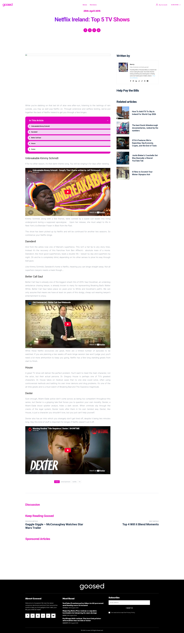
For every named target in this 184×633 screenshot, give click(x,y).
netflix (74, 482)
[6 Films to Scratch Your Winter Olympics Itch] (123, 173)
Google (65, 607)
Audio (65, 615)
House (33, 143)
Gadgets (65, 623)
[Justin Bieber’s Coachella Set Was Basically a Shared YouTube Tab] (123, 158)
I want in (129, 608)
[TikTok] (142, 80)
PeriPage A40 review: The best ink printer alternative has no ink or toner (82, 619)
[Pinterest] (94, 30)
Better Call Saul (36, 137)
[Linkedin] (136, 80)
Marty (132, 64)
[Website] (144, 80)
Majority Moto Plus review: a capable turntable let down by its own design (80, 611)
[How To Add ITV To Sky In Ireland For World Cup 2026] (123, 113)
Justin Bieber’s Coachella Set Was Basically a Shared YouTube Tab (145, 158)
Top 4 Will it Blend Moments (140, 524)
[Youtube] (147, 80)
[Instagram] (133, 80)
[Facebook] (85, 30)
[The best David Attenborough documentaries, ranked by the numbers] (123, 128)
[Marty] (123, 72)
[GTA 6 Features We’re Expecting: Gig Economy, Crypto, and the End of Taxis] (123, 143)
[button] (100, 5)
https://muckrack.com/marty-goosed (139, 67)
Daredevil (34, 132)
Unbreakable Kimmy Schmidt (40, 126)
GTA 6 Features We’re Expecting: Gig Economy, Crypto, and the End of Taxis (144, 143)
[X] (90, 30)
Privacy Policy (130, 612)
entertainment (65, 482)
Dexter (33, 149)
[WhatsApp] (99, 30)
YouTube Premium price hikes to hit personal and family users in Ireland (83, 604)
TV (79, 482)
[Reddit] (139, 80)
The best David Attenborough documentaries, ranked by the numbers (145, 128)
